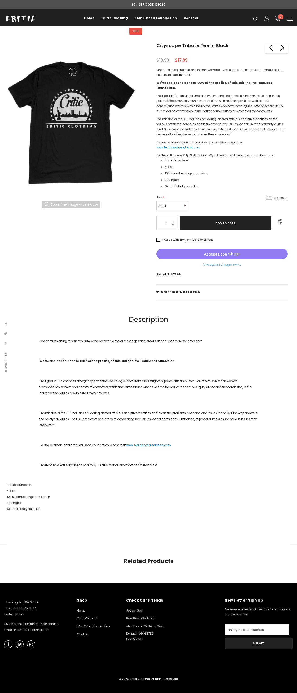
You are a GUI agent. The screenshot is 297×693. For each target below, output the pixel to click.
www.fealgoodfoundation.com (178, 147)
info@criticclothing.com (32, 630)
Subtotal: (163, 274)
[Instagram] (31, 644)
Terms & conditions (199, 240)
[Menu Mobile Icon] (290, 19)
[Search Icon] (255, 18)
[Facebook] (8, 644)
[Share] (278, 220)
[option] (71, 123)
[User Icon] (266, 18)
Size (160, 197)
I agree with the (173, 240)
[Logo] (20, 18)
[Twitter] (20, 644)
